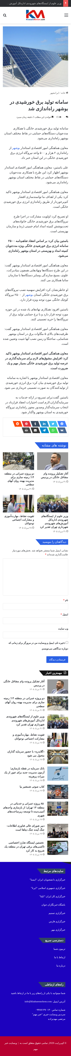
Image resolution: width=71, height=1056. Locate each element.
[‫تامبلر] (34, 424)
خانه (63, 92)
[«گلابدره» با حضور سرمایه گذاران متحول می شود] (57, 757)
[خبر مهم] (35, 15)
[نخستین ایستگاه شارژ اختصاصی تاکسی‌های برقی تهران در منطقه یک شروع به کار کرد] (57, 848)
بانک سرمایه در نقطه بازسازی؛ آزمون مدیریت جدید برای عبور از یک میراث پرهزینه (24, 772)
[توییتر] (52, 424)
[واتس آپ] (52, 430)
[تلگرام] (43, 430)
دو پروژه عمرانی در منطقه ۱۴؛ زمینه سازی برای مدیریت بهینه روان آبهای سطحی (24, 702)
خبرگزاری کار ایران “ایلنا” (52, 896)
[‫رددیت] (16, 424)
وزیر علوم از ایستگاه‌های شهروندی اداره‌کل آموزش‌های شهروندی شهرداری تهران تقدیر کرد (25, 720)
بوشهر (16, 148)
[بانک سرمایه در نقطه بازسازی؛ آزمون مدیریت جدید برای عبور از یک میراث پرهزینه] (57, 773)
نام (65, 600)
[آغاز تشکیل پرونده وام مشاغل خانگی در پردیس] (52, 461)
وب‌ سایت (63, 628)
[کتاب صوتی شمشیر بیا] (57, 792)
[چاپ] (25, 430)
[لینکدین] (43, 424)
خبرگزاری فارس (57, 921)
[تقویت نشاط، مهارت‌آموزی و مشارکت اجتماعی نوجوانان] (18, 503)
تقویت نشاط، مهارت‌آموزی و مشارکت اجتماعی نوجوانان (19, 520)
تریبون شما (59, 948)
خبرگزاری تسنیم (57, 913)
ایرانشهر (54, 92)
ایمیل (64, 614)
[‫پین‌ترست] (25, 424)
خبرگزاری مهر (58, 929)
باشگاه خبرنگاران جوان (53, 904)
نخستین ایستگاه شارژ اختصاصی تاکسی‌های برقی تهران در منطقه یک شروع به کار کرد (24, 846)
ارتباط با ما (59, 957)
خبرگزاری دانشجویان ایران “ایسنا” (47, 879)
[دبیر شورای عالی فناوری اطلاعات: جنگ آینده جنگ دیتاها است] (57, 831)
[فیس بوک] (61, 424)
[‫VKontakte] (61, 430)
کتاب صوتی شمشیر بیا (31, 786)
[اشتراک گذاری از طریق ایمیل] (34, 430)
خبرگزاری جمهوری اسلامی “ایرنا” (48, 888)
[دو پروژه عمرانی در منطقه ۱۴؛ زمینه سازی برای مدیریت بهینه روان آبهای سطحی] (18, 461)
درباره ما (60, 965)
